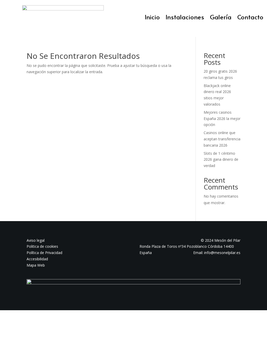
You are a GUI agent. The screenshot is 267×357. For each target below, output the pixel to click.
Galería (221, 18)
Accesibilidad (37, 258)
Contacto (250, 18)
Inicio (152, 18)
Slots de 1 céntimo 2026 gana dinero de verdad (221, 159)
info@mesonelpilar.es (222, 252)
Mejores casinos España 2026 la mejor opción (222, 118)
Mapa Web (36, 265)
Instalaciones (185, 18)
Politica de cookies (42, 246)
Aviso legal (36, 240)
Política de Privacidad (44, 252)
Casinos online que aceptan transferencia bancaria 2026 (222, 139)
